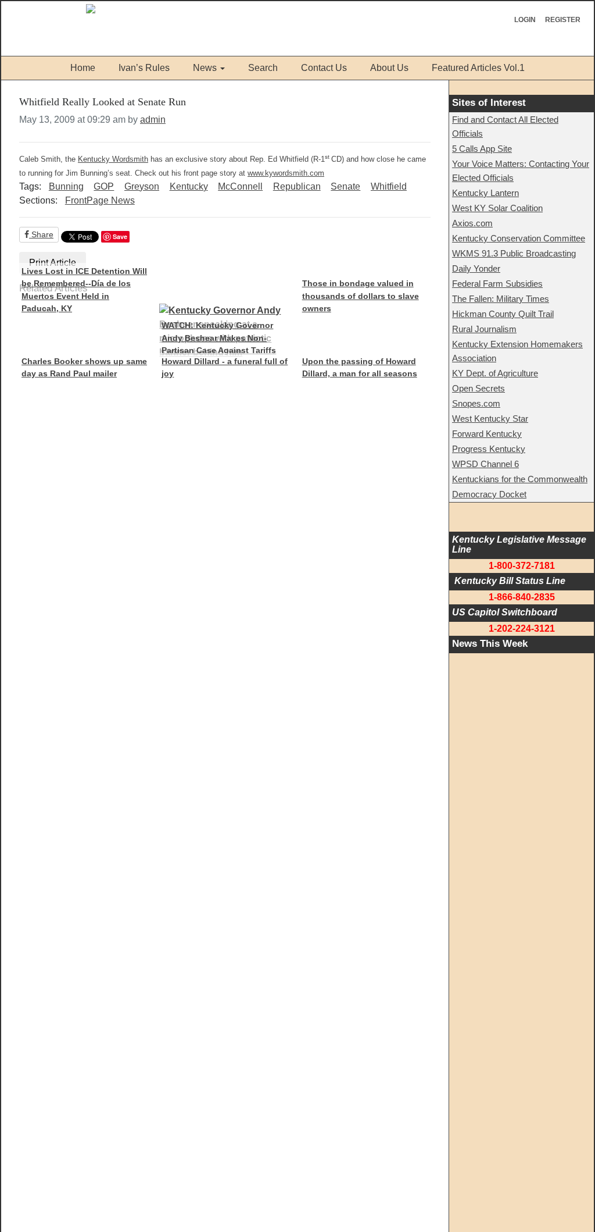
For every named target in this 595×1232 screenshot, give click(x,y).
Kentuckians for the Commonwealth (519, 479)
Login (525, 20)
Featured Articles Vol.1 (478, 68)
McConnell (240, 186)
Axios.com (472, 223)
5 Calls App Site (482, 149)
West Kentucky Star (490, 418)
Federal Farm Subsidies (497, 284)
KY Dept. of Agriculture (495, 373)
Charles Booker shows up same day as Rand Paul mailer (84, 368)
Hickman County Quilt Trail (503, 314)
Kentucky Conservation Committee (518, 238)
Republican (297, 186)
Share (41, 234)
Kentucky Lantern (485, 193)
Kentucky (189, 186)
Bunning (66, 186)
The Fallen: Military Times (500, 299)
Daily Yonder (476, 268)
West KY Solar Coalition (497, 208)
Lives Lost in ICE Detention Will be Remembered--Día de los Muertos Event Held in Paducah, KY (84, 290)
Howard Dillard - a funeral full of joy (225, 368)
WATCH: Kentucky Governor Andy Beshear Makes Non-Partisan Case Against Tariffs (219, 338)
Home (82, 68)
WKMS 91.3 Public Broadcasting (514, 253)
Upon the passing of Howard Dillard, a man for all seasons (359, 368)
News (205, 68)
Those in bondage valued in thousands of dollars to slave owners (360, 296)
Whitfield (389, 186)
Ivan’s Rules (144, 68)
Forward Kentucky (487, 434)
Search (263, 68)
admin (153, 119)
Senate (345, 186)
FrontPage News (100, 200)
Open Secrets (478, 388)
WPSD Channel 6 (485, 464)
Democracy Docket (489, 494)
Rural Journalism (484, 329)
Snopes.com (476, 403)
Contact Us (324, 68)
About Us (389, 68)
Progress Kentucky (488, 449)
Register (562, 20)
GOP (104, 186)
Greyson (141, 186)
